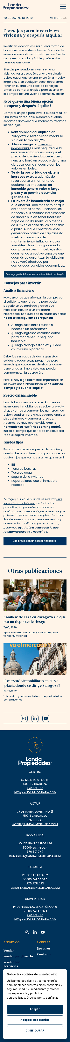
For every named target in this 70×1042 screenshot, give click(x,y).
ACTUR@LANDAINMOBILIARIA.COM (35, 824)
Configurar (35, 1030)
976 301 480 (35, 788)
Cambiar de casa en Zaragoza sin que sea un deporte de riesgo (35, 619)
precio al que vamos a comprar (34, 409)
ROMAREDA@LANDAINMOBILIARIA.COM (35, 856)
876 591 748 (35, 820)
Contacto (44, 954)
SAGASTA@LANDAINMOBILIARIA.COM (35, 888)
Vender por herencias (12, 964)
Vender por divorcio (18, 956)
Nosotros (44, 948)
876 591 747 (35, 852)
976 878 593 (35, 883)
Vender (9, 950)
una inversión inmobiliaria (33, 501)
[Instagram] (24, 718)
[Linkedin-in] (35, 718)
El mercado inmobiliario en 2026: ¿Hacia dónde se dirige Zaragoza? (32, 683)
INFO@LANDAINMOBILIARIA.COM (35, 792)
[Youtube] (45, 718)
